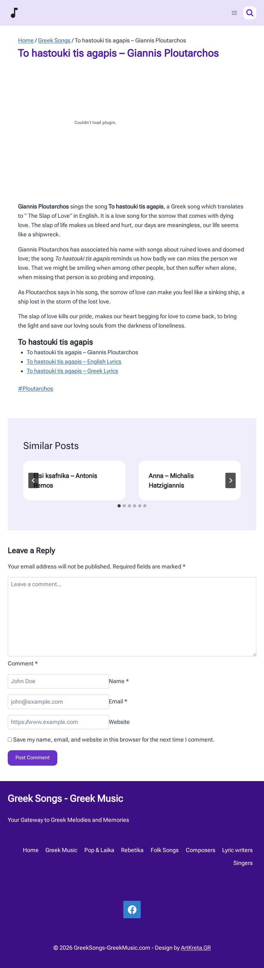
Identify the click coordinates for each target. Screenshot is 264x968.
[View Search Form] (249, 12)
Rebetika (132, 850)
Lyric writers (237, 850)
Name (119, 681)
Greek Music (61, 850)
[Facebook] (132, 909)
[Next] (230, 480)
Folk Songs (165, 850)
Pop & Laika (99, 850)
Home (31, 850)
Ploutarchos (35, 388)
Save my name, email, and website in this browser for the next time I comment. (113, 739)
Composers (200, 850)
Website (119, 721)
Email (118, 701)
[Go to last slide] (33, 480)
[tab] (119, 505)
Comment (23, 663)
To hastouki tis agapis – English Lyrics (74, 361)
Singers (243, 862)
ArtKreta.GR (196, 947)
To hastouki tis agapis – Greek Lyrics (72, 370)
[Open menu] (234, 13)
